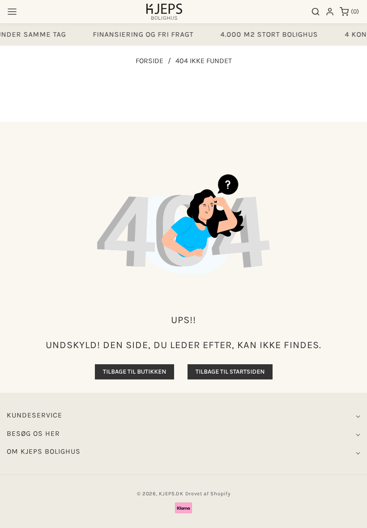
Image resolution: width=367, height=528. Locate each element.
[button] (12, 11)
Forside (149, 60)
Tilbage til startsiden (230, 371)
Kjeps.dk (171, 493)
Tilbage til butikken (134, 371)
